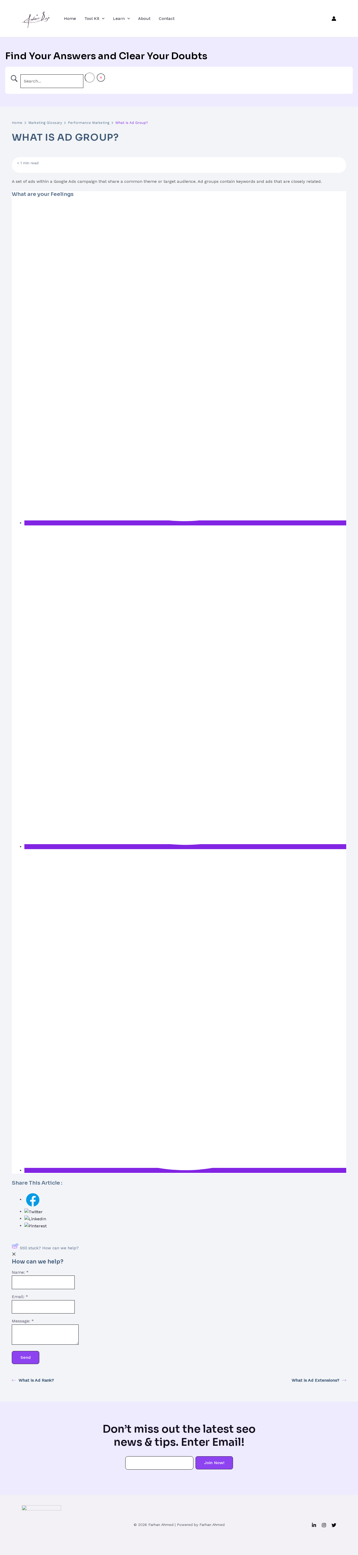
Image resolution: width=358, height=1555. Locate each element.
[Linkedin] (314, 1525)
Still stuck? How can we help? (49, 1248)
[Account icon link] (334, 18)
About (144, 18)
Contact (167, 18)
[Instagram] (324, 1525)
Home (70, 18)
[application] (102, 18)
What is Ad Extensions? (315, 1380)
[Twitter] (334, 1525)
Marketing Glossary (45, 123)
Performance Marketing (89, 123)
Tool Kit (91, 18)
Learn (119, 18)
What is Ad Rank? (36, 1380)
